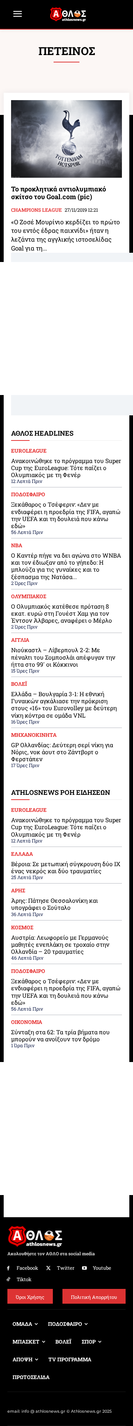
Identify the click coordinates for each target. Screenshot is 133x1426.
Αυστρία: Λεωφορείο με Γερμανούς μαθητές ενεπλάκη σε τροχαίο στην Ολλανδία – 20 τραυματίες (60, 944)
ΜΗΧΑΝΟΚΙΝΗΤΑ (34, 735)
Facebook (27, 1268)
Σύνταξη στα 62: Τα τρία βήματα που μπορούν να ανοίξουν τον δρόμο (60, 1035)
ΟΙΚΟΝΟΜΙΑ (26, 1022)
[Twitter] (48, 1268)
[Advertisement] (66, 328)
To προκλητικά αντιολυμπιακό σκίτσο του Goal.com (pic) (58, 192)
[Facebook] (8, 1268)
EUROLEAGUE (29, 450)
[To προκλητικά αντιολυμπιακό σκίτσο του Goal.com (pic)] (66, 139)
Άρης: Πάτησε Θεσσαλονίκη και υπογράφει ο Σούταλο (54, 903)
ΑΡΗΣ (18, 890)
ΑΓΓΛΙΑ (20, 640)
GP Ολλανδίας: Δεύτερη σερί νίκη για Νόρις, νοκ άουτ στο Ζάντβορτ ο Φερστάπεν (62, 752)
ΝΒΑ (16, 545)
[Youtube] (85, 1268)
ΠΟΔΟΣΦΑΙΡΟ (28, 494)
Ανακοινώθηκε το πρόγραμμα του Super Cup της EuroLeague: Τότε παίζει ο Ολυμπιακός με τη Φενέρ (66, 468)
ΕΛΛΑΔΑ (22, 854)
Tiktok (24, 1279)
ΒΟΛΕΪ (19, 684)
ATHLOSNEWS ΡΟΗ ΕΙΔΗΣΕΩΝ (60, 792)
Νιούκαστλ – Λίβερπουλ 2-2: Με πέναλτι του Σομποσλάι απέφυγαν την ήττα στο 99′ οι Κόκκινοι (63, 657)
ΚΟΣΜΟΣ (22, 927)
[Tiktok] (8, 1279)
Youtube (102, 1268)
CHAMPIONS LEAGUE (36, 210)
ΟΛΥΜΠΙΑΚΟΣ (28, 596)
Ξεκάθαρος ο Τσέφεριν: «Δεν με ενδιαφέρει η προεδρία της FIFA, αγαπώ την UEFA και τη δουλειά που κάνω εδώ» (65, 515)
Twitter (65, 1268)
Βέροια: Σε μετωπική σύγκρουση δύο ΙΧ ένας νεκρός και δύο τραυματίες (65, 867)
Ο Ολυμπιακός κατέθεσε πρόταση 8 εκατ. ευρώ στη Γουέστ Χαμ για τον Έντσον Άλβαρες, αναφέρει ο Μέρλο (61, 613)
